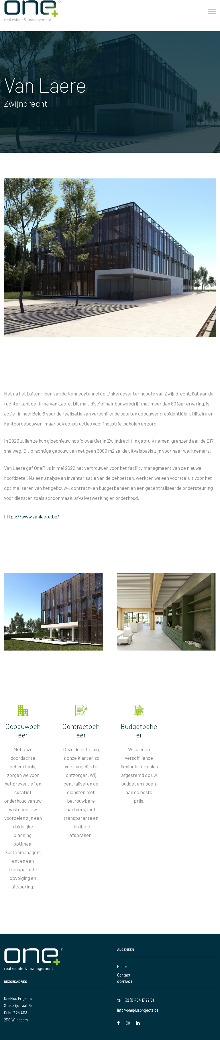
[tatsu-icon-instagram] (128, 1023)
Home (122, 966)
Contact (123, 974)
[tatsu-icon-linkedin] (138, 1023)
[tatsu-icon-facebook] (119, 1023)
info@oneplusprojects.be (137, 1010)
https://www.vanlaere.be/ (31, 516)
